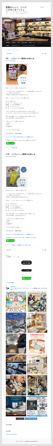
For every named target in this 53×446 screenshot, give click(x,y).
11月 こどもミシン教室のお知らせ (20, 154)
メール (27, 270)
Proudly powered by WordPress (31, 441)
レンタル (39, 42)
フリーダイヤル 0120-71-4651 (28, 45)
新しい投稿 (44, 53)
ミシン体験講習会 (18, 245)
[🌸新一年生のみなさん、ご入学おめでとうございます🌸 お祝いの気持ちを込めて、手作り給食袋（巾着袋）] (37, 343)
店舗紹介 (8, 45)
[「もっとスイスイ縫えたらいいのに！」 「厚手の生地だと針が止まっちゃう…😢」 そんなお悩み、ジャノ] (37, 323)
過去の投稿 (8, 53)
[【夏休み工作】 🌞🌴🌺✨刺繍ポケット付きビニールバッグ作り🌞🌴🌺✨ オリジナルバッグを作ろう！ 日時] (16, 302)
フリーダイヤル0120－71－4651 (26, 262)
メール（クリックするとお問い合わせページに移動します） (20, 137)
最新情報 (8, 42)
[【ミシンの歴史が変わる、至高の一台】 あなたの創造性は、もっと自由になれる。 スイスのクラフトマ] (16, 406)
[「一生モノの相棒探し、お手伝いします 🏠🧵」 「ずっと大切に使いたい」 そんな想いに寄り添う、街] (16, 364)
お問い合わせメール (16, 45)
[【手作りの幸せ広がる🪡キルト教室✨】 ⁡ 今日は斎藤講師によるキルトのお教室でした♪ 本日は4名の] (16, 385)
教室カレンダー (32, 42)
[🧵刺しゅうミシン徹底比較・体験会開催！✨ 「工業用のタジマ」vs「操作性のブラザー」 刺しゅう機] (37, 406)
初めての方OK (25, 245)
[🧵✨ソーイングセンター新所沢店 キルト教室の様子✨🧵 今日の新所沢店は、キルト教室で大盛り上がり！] (37, 302)
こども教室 (12, 147)
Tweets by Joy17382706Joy (11, 434)
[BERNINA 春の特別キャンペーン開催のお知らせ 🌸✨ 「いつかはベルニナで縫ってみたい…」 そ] (37, 364)
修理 (18, 42)
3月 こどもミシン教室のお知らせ (20, 58)
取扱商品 (13, 42)
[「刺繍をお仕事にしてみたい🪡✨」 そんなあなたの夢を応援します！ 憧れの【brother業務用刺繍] (16, 323)
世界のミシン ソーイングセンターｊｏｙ (16, 8)
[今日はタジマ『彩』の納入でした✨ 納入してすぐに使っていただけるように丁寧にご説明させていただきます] (16, 343)
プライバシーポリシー (20, 441)
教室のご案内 (24, 42)
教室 (16, 147)
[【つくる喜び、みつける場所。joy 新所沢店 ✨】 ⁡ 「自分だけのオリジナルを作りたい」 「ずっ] (37, 385)
